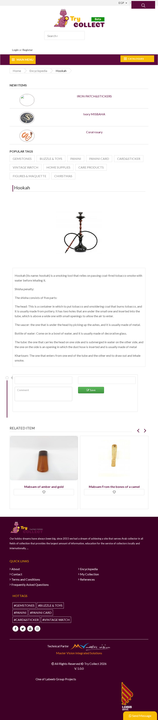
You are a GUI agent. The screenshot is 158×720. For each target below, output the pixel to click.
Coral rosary (94, 132)
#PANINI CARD (41, 612)
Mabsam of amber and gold (44, 486)
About (15, 569)
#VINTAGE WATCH (56, 619)
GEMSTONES (22, 158)
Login (15, 49)
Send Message (141, 715)
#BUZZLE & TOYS (50, 605)
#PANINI (20, 612)
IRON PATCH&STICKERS (94, 96)
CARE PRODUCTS (91, 167)
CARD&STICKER (128, 158)
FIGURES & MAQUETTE (29, 176)
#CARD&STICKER (26, 619)
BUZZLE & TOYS (51, 158)
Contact (16, 574)
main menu (25, 59)
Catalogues (136, 58)
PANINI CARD (99, 158)
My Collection (89, 574)
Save (92, 390)
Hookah (22, 187)
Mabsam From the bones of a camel (114, 486)
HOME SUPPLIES (58, 167)
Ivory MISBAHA (94, 114)
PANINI (75, 158)
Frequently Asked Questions (30, 584)
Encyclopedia (89, 569)
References (87, 579)
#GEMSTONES (24, 605)
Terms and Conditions (25, 579)
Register (27, 49)
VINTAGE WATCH (25, 167)
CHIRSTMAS (63, 176)
